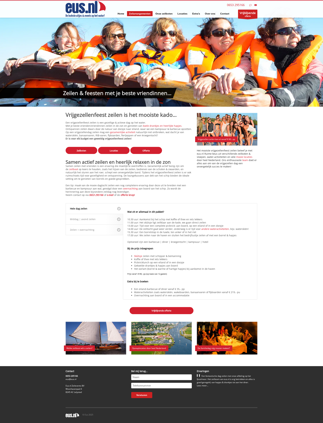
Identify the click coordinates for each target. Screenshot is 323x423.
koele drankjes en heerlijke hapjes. (162, 125)
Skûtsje (138, 256)
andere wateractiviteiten (215, 229)
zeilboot (73, 169)
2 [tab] (163, 103)
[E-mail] (255, 5)
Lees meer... (202, 385)
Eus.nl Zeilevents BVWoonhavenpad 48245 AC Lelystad (75, 389)
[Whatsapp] (250, 5)
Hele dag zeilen (78, 208)
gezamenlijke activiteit (122, 132)
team (245, 160)
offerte (248, 14)
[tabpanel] (161, 53)
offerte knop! (128, 195)
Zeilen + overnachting (82, 229)
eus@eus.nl (71, 379)
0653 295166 (236, 5)
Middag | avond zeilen (83, 219)
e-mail (110, 195)
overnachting (130, 188)
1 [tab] (160, 103)
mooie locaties (244, 156)
